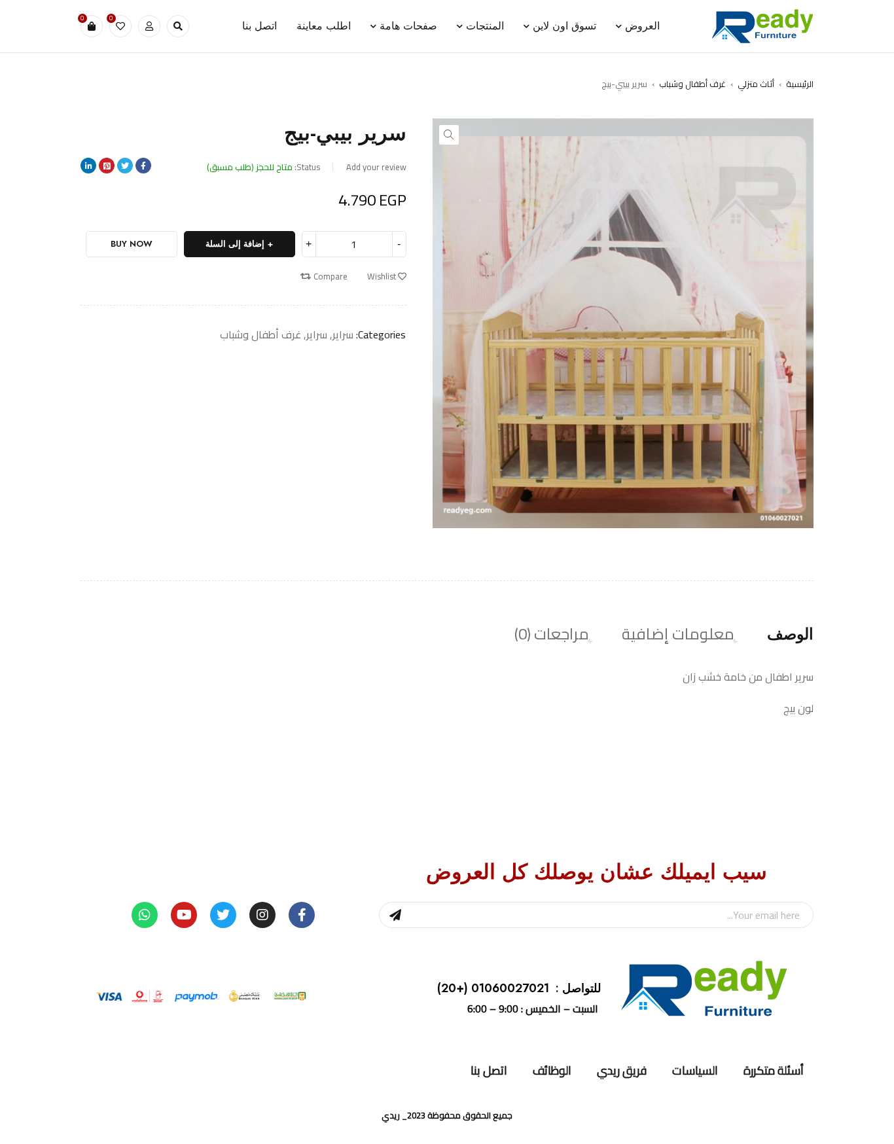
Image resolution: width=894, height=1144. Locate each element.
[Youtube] (184, 915)
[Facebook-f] (302, 915)
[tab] (790, 634)
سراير (342, 334)
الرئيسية (800, 84)
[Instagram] (262, 915)
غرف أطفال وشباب (692, 84)
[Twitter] (223, 915)
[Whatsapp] (145, 915)
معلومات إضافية (678, 634)
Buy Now (131, 244)
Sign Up (395, 915)
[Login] (149, 26)
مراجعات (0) (551, 634)
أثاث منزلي (756, 84)
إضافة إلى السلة (235, 244)
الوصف (790, 634)
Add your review (376, 167)
